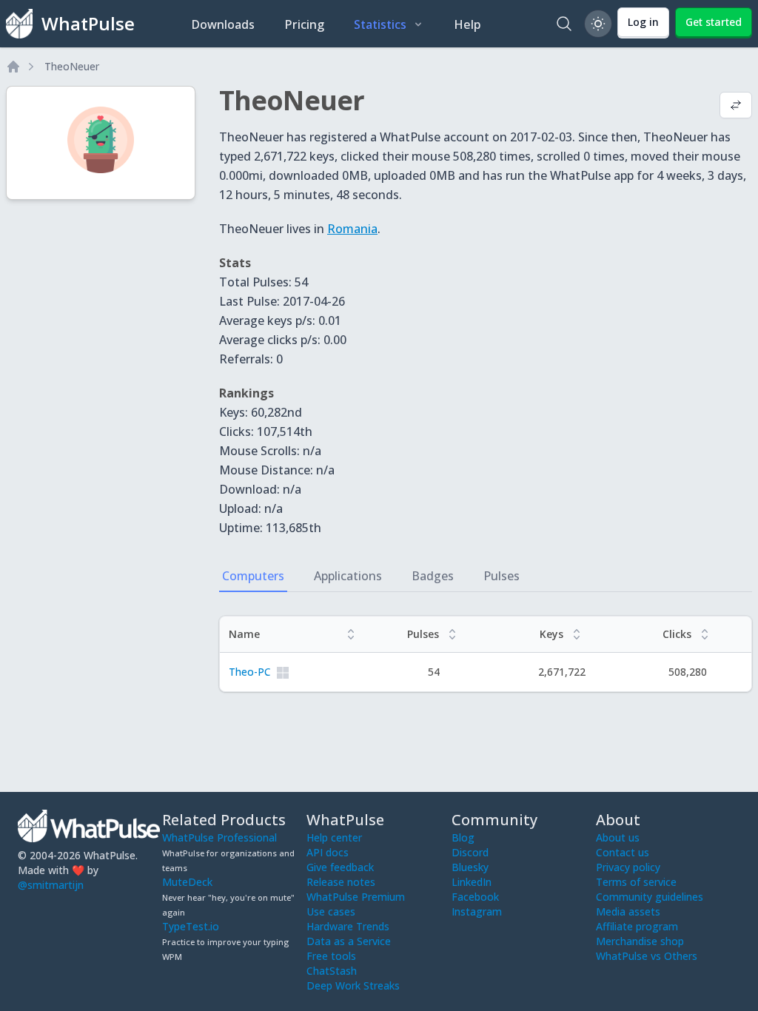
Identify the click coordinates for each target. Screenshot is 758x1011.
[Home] (13, 66)
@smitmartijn (51, 885)
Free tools (331, 956)
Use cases (330, 911)
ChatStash (331, 971)
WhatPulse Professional (219, 837)
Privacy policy (628, 867)
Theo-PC (250, 672)
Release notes (340, 882)
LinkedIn (472, 882)
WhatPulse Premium (355, 897)
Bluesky (470, 867)
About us (618, 837)
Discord (470, 852)
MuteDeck (187, 882)
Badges (433, 576)
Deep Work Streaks (353, 985)
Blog (463, 837)
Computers (253, 576)
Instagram (477, 911)
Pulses (501, 576)
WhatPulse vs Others (646, 956)
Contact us (622, 852)
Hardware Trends (347, 926)
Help (467, 24)
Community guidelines (649, 897)
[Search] (564, 24)
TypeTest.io (190, 926)
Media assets (628, 911)
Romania (352, 229)
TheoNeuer (71, 66)
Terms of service (636, 882)
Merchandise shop (640, 941)
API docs (327, 852)
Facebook (475, 897)
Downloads (223, 24)
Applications (348, 576)
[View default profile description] (736, 106)
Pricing (304, 24)
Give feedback (340, 867)
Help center (334, 837)
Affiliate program (637, 926)
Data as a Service (348, 941)
